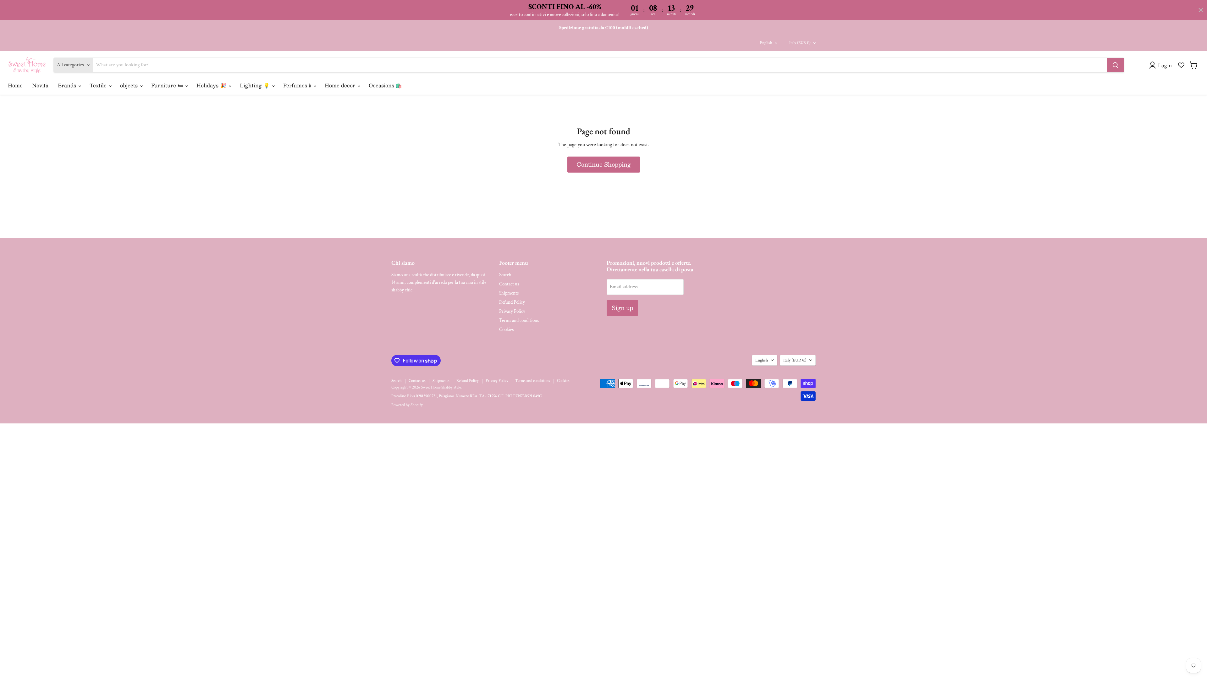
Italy (800, 43)
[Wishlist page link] (1181, 65)
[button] (1161, 65)
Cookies (506, 330)
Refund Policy (512, 302)
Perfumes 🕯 (298, 85)
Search (505, 275)
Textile (99, 85)
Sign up (622, 307)
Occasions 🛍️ (385, 85)
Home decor (341, 85)
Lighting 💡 (255, 85)
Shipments (509, 293)
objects (129, 85)
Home (15, 85)
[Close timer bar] (1200, 10)
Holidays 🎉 (212, 85)
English (766, 43)
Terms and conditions (519, 320)
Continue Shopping (603, 164)
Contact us (509, 284)
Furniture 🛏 (168, 85)
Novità (40, 85)
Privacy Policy (512, 311)
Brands (68, 85)
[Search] (1115, 65)
